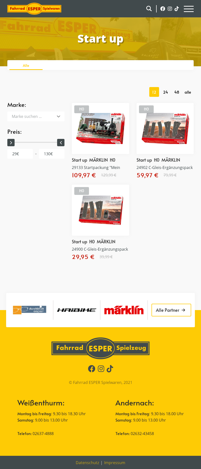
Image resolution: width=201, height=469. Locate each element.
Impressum (114, 462)
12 (154, 92)
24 (165, 92)
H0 (81, 109)
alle (188, 92)
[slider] (11, 142)
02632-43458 (142, 433)
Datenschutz (87, 462)
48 (176, 92)
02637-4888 (43, 433)
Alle (26, 65)
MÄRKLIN (98, 160)
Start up (79, 160)
